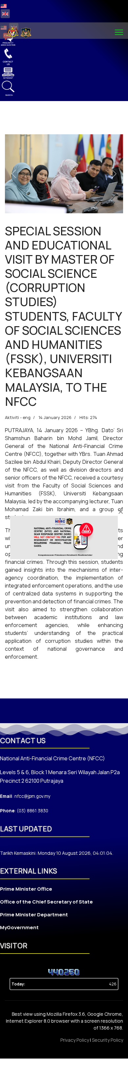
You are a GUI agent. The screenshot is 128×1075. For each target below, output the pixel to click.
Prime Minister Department (34, 914)
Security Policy (107, 1040)
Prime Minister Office (26, 888)
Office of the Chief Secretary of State (46, 901)
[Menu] (119, 32)
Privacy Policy (75, 1040)
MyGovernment (19, 927)
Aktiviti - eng (18, 417)
